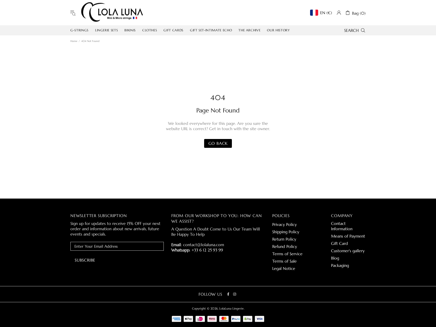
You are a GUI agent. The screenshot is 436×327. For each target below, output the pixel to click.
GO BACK (218, 143)
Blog (335, 258)
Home (73, 41)
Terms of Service (287, 253)
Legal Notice (283, 268)
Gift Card (339, 243)
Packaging (340, 265)
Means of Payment (348, 236)
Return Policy (284, 239)
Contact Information (341, 226)
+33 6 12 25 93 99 (207, 249)
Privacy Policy (284, 224)
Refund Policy (284, 246)
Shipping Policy (285, 231)
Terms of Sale (284, 261)
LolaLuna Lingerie (112, 13)
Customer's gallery (348, 250)
